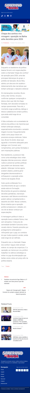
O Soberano (6, 42)
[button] (27, 21)
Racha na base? (17, 328)
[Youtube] (27, 370)
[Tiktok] (2, 16)
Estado (8, 266)
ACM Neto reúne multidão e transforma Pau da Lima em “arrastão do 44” (20, 338)
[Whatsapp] (5, 16)
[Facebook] (8, 16)
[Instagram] (11, 16)
